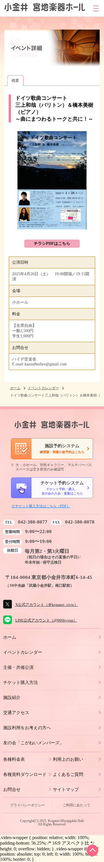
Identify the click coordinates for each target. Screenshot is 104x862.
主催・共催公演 (18, 667)
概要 (15, 80)
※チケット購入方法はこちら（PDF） (41, 506)
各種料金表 (14, 759)
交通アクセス (16, 712)
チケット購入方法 (20, 682)
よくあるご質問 (68, 774)
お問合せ (12, 789)
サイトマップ (66, 789)
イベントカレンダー (43, 388)
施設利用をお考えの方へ (27, 727)
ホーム (15, 388)
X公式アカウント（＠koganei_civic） (46, 604)
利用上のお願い (68, 759)
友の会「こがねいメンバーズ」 (33, 742)
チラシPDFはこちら (52, 243)
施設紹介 (12, 697)
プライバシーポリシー (27, 805)
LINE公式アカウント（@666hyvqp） (46, 620)
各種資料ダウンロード (25, 774)
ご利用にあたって (76, 805)
